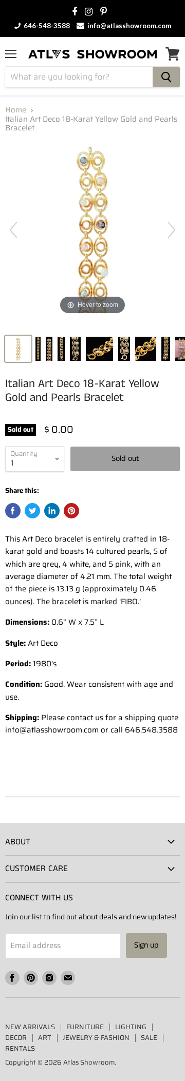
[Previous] (13, 230)
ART (44, 1037)
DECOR (16, 1037)
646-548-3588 (46, 26)
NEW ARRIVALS (30, 1026)
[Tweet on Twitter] (32, 510)
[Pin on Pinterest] (71, 510)
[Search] (166, 77)
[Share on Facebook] (13, 510)
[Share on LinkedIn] (52, 510)
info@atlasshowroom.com (128, 26)
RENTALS (20, 1048)
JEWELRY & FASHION (96, 1037)
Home (15, 110)
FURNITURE (85, 1026)
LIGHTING (130, 1026)
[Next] (171, 230)
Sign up (146, 945)
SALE (149, 1037)
